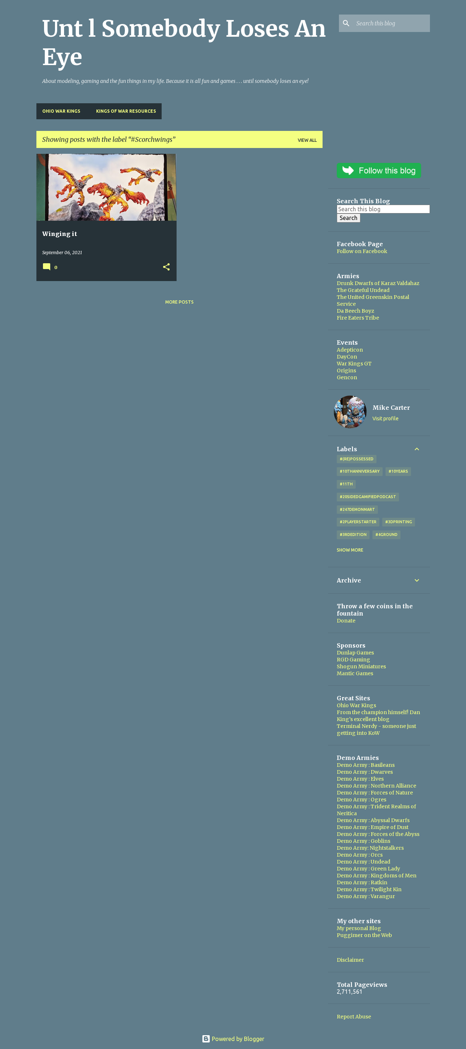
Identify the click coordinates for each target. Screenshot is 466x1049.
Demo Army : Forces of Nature (375, 792)
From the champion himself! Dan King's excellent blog (378, 715)
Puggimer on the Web (364, 935)
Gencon (347, 377)
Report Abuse (354, 1016)
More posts (179, 302)
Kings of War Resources (126, 111)
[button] (166, 267)
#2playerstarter (358, 522)
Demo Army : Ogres (361, 799)
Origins (346, 370)
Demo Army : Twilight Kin (369, 889)
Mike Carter (391, 407)
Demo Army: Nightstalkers (370, 848)
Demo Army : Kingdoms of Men (376, 875)
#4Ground (386, 534)
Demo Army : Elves (360, 779)
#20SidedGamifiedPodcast (368, 497)
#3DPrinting (398, 522)
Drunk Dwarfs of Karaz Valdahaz (378, 283)
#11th (346, 484)
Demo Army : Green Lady (368, 868)
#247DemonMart (357, 509)
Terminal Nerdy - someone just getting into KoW (376, 729)
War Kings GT (354, 363)
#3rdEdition (353, 534)
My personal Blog (359, 928)
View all (307, 140)
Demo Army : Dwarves (365, 772)
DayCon (347, 356)
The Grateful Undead (363, 290)
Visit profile (385, 418)
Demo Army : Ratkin (362, 882)
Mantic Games (355, 673)
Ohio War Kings (61, 111)
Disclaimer (350, 960)
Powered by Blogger (237, 1039)
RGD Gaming (353, 659)
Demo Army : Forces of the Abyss (378, 834)
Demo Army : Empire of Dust (372, 827)
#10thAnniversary (360, 471)
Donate (346, 620)
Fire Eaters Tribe (358, 318)
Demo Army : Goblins (363, 841)
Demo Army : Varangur (366, 896)
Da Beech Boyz (355, 311)
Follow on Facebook (362, 251)
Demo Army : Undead (363, 861)
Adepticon (350, 350)
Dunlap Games (355, 652)
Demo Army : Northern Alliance (376, 785)
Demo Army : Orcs (360, 855)
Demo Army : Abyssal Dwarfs (373, 820)
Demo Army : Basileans (366, 765)
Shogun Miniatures (361, 666)
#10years (398, 471)
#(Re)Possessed (357, 459)
